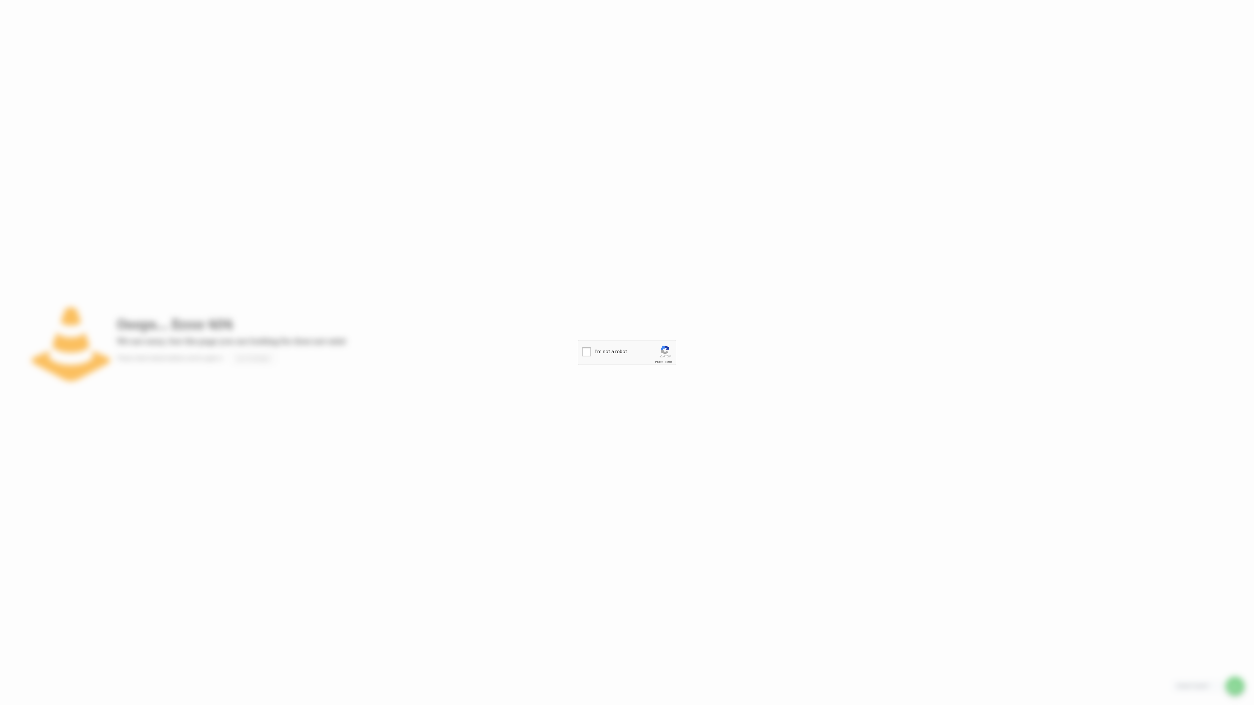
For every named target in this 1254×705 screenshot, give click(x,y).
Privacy (659, 361)
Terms (668, 361)
